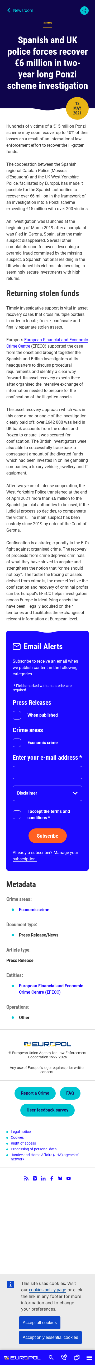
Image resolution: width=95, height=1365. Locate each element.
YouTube (68, 1178)
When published (42, 715)
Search (51, 1357)
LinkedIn (43, 1178)
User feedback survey (47, 1110)
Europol (22, 1357)
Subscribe (47, 836)
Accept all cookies (40, 1322)
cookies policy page (47, 1290)
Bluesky (60, 1178)
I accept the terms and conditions (48, 814)
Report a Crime (35, 1093)
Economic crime (42, 742)
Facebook (52, 1178)
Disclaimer (27, 793)
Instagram (35, 1178)
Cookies (17, 1137)
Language (76, 1357)
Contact (64, 1357)
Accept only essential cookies (50, 1337)
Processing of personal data (34, 1149)
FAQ (70, 1093)
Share (84, 10)
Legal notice (21, 1131)
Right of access (23, 1143)
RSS (26, 1178)
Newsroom (23, 10)
